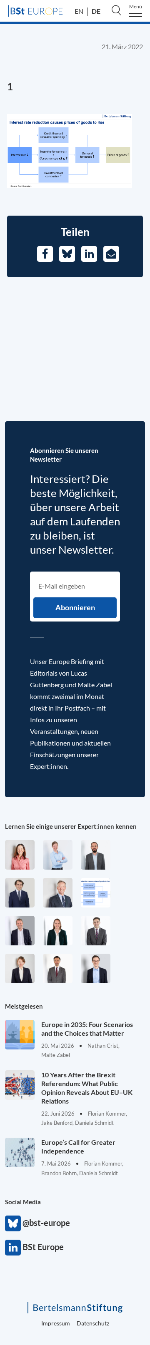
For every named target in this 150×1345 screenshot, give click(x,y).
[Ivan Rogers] (95, 892)
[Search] (116, 10)
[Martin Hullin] (57, 968)
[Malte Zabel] (20, 930)
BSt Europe (13, 1247)
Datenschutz (93, 1323)
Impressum (55, 1323)
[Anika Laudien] (20, 968)
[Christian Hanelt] (57, 892)
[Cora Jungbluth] (57, 855)
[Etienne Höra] (20, 892)
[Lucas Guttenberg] (95, 855)
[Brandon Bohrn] (95, 930)
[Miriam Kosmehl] (20, 855)
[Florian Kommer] (95, 968)
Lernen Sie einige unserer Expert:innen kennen (71, 826)
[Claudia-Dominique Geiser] (57, 930)
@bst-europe (13, 1223)
